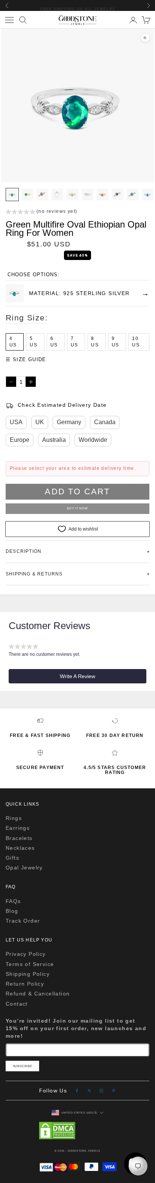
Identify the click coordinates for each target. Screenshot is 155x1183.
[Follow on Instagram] (101, 1090)
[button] (41, 212)
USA (16, 422)
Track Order (23, 921)
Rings (14, 818)
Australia (54, 440)
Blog (12, 911)
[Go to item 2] (27, 194)
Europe (19, 440)
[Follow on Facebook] (76, 1090)
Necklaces (20, 848)
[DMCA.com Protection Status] (77, 1130)
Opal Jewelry (24, 868)
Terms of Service (30, 964)
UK (39, 422)
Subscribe (22, 1066)
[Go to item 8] (117, 194)
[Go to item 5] (72, 194)
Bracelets (19, 838)
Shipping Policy (28, 974)
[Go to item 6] (87, 194)
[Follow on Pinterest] (113, 1090)
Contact (17, 1004)
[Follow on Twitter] (89, 1090)
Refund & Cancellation (38, 994)
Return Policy (25, 984)
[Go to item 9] (132, 194)
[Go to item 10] (147, 194)
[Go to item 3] (42, 194)
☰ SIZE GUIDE (26, 359)
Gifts (12, 858)
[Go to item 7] (102, 194)
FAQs (13, 901)
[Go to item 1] (12, 194)
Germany (69, 422)
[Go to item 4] (57, 194)
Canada (104, 422)
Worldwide (93, 440)
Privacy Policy (26, 954)
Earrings (18, 828)
